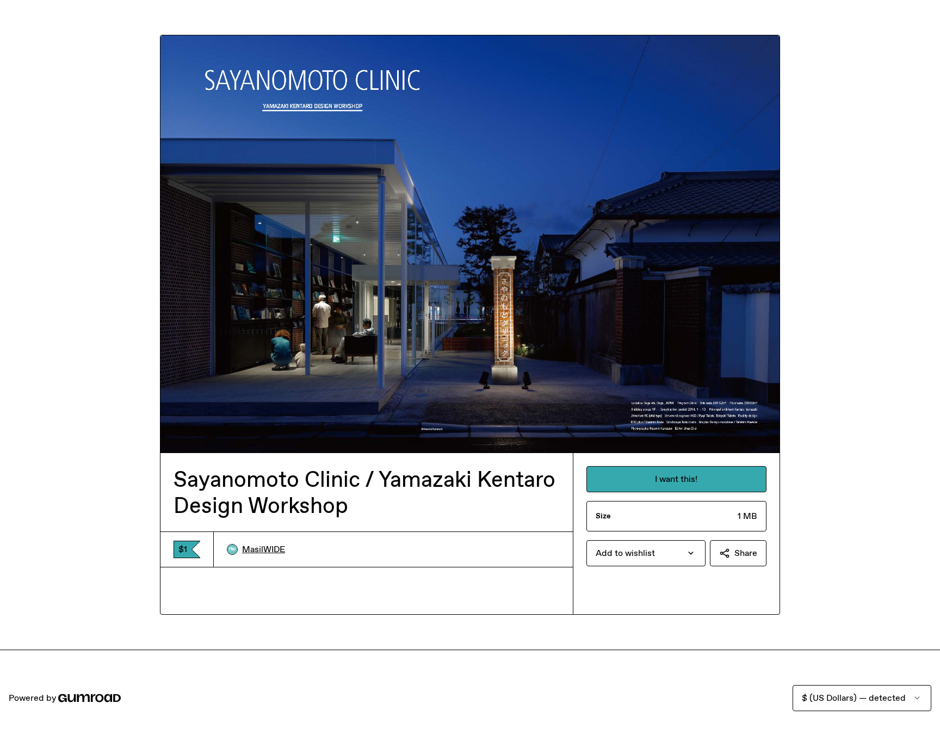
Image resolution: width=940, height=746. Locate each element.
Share (745, 553)
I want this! (676, 479)
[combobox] (646, 553)
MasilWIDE (263, 549)
